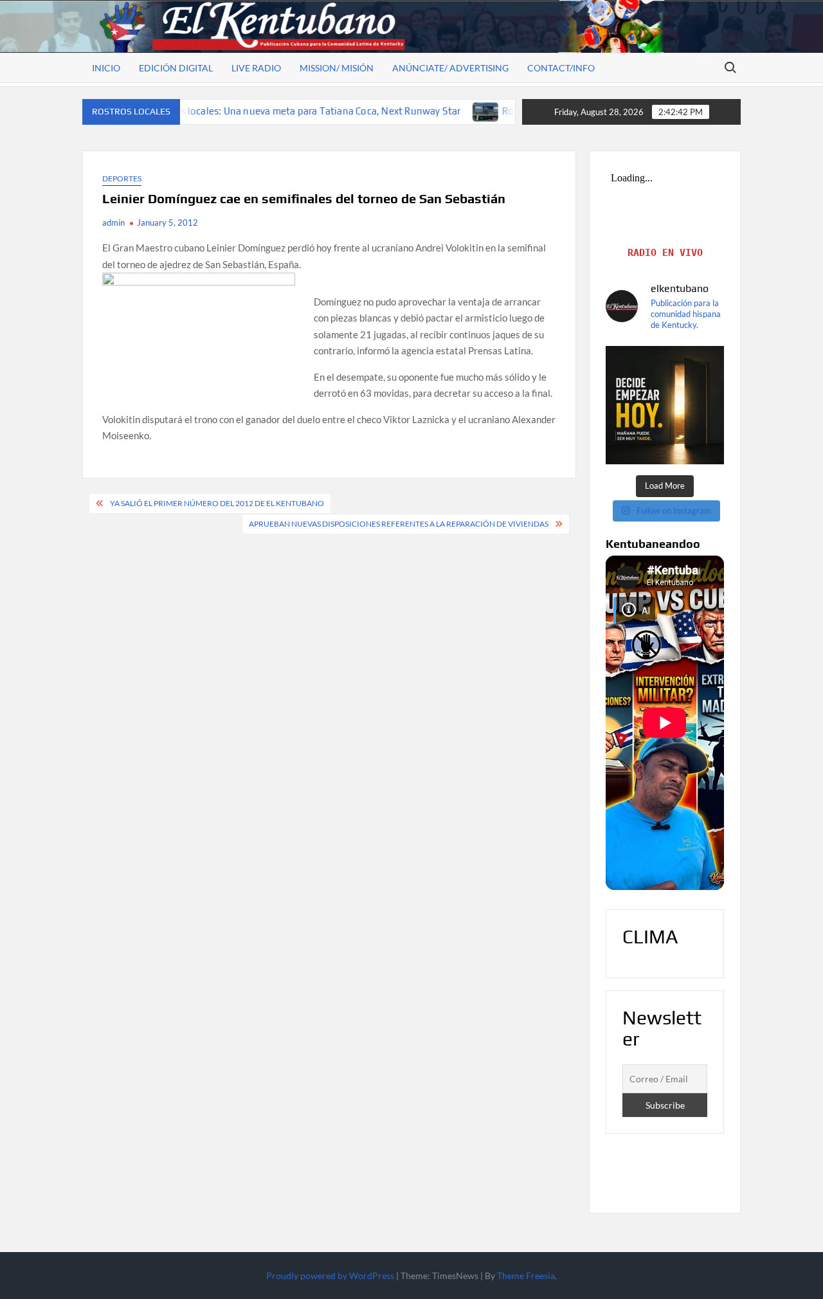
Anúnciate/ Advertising (450, 67)
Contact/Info (561, 67)
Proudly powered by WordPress (330, 1275)
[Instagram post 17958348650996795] (665, 405)
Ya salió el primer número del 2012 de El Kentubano (217, 503)
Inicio (106, 67)
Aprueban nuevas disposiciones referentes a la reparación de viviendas (398, 524)
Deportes (121, 178)
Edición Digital (176, 67)
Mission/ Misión (337, 67)
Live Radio (256, 67)
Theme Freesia (526, 1275)
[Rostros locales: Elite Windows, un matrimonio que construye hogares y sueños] (434, 110)
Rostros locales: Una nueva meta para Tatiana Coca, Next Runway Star (253, 110)
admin (113, 222)
